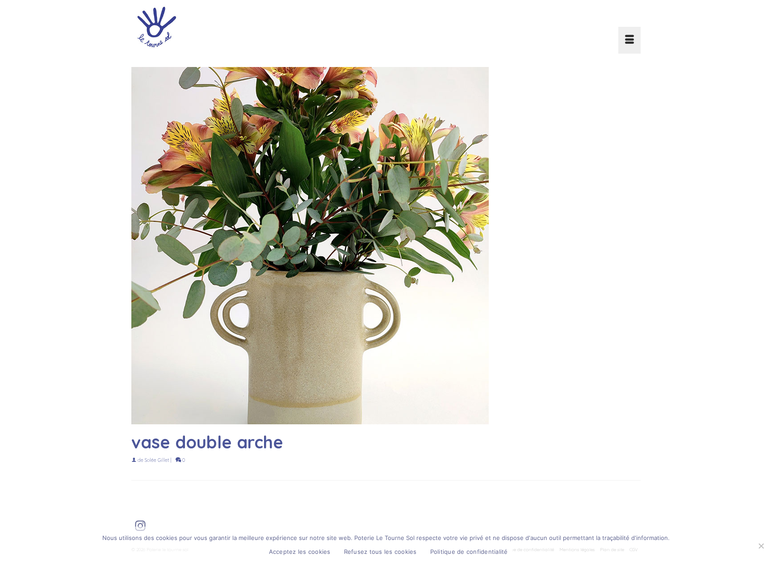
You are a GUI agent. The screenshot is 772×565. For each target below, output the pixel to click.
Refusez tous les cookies (380, 551)
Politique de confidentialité (469, 551)
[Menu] (629, 40)
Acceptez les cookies (300, 551)
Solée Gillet (157, 460)
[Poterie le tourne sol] (211, 27)
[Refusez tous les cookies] (760, 545)
